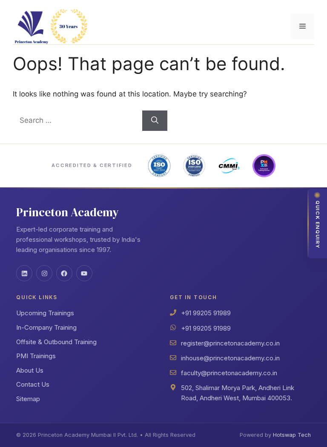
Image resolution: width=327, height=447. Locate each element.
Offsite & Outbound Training (56, 342)
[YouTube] (84, 273)
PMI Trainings (36, 356)
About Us (29, 370)
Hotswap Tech (292, 435)
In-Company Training (46, 327)
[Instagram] (44, 273)
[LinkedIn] (24, 273)
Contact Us (32, 384)
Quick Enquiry (318, 225)
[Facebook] (64, 273)
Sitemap (28, 399)
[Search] (154, 120)
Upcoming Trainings (45, 313)
